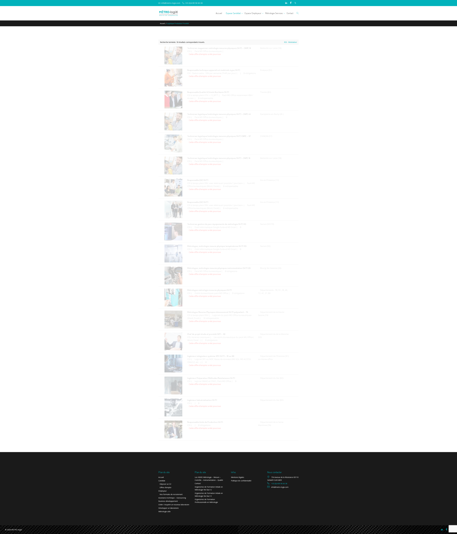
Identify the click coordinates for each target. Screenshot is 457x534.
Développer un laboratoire (168, 508)
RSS (285, 42)
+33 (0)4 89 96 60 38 (194, 3)
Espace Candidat (233, 13)
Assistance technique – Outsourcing (172, 498)
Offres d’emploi (165, 487)
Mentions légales (237, 477)
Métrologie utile (164, 511)
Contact (290, 13)
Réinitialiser (292, 42)
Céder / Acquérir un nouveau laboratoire (173, 504)
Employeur (162, 491)
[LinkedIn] (286, 3)
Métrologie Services (274, 13)
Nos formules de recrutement (171, 494)
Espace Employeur (253, 13)
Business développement (168, 501)
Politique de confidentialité (241, 481)
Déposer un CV (165, 484)
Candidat (161, 481)
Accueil (219, 13)
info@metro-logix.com (170, 3)
